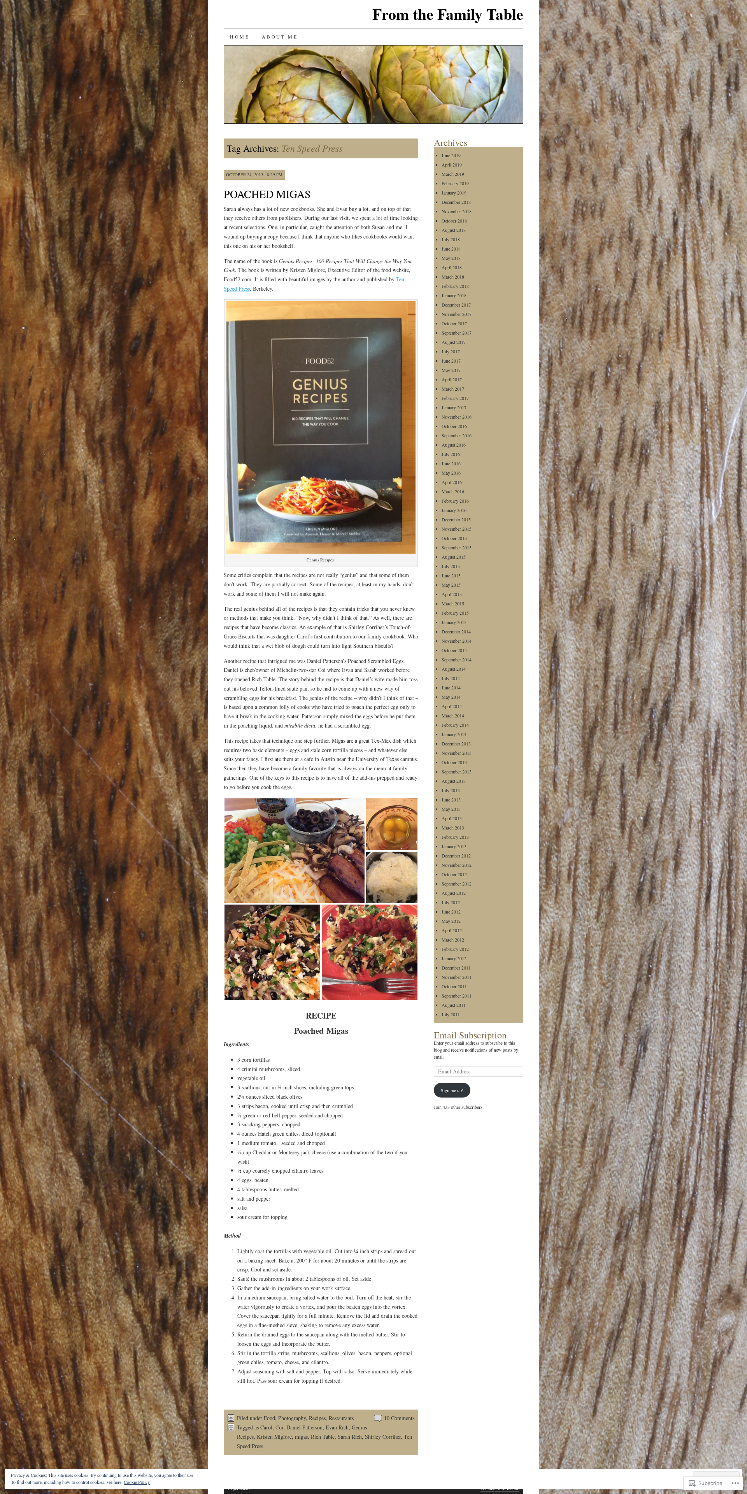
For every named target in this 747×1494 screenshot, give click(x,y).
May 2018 (451, 258)
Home (239, 36)
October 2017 (454, 323)
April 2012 (452, 930)
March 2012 (453, 939)
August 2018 (454, 230)
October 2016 (454, 426)
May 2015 (451, 585)
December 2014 (456, 631)
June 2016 (451, 463)
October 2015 (454, 538)
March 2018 (453, 277)
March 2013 (453, 827)
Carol (266, 1427)
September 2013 (457, 771)
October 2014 (454, 650)
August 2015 (454, 557)
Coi (279, 1427)
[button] (294, 851)
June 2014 (451, 687)
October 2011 (454, 986)
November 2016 (457, 417)
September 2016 (457, 435)
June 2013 (451, 799)
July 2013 (451, 790)
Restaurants (341, 1418)
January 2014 (454, 734)
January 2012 (454, 958)
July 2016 (451, 454)
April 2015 (452, 594)
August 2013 (454, 781)
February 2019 (455, 183)
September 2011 (457, 995)
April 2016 (452, 482)
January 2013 (454, 846)
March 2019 (453, 174)
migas (301, 1436)
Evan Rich (337, 1427)
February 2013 (455, 837)
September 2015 (457, 547)
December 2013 (456, 743)
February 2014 (455, 725)
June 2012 (451, 911)
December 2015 (456, 519)
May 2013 (451, 809)
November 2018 (457, 211)
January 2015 (454, 622)
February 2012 (455, 949)
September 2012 (457, 883)
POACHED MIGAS (267, 193)
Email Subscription (470, 1035)
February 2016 (455, 501)
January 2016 (454, 510)
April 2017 (452, 379)
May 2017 (451, 370)
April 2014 (452, 706)
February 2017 (455, 398)
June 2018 (451, 248)
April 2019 (452, 164)
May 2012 (451, 921)
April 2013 (452, 818)
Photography (292, 1418)
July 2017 (451, 351)
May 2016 (451, 473)
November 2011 (457, 977)
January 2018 (454, 295)
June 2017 (451, 361)
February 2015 (455, 613)
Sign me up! (452, 1090)
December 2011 (456, 967)
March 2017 (453, 389)
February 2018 (455, 286)
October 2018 (454, 220)
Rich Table (323, 1436)
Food (269, 1418)
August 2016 (454, 445)
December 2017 (456, 305)
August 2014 (454, 669)
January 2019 (454, 192)
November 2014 (457, 641)
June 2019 (451, 155)
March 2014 (453, 715)
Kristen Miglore (274, 1436)
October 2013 (454, 762)
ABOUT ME (280, 36)
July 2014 (451, 678)
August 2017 (454, 342)
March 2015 (453, 603)
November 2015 (457, 529)
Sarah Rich (350, 1436)
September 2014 (457, 659)
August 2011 (454, 1005)
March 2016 (453, 491)
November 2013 (457, 753)
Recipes (317, 1418)
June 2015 (451, 575)
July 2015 (451, 566)
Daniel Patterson (304, 1427)
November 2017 (457, 314)
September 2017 (457, 333)
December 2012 (456, 855)
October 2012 (454, 874)
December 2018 (456, 202)
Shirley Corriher (383, 1436)
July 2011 (451, 1014)
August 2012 (454, 893)
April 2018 (452, 267)
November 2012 (457, 865)
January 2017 (454, 407)
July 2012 (451, 902)
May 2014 (451, 697)
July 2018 (451, 239)
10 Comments (399, 1418)
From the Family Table (447, 13)
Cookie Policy (137, 1482)
